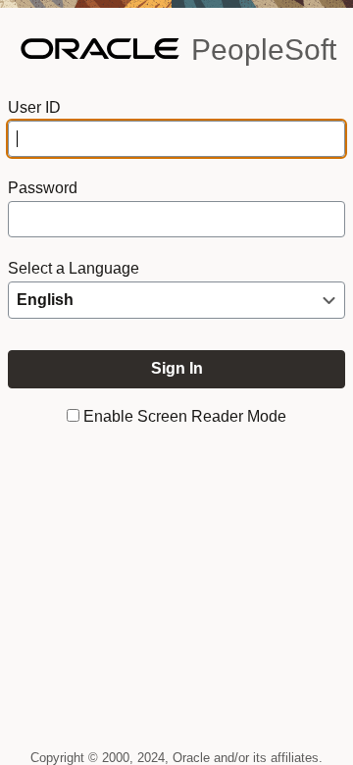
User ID (34, 107)
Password (42, 187)
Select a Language (73, 268)
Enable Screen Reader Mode (184, 416)
